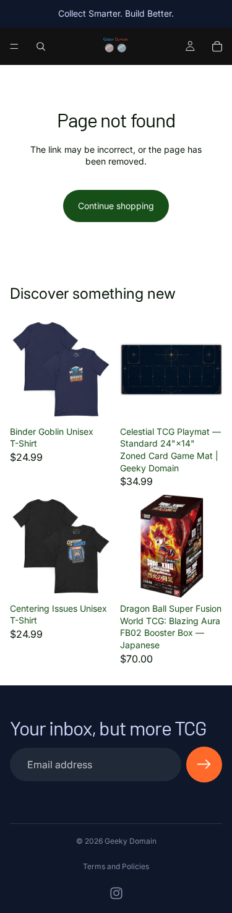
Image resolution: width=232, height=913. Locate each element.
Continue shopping (116, 205)
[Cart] (217, 46)
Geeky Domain (131, 841)
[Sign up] (204, 764)
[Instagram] (116, 893)
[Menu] (14, 46)
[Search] (40, 46)
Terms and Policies (116, 866)
